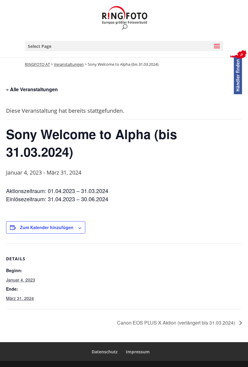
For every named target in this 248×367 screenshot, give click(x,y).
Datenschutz (105, 352)
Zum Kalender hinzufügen (46, 227)
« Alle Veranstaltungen (32, 89)
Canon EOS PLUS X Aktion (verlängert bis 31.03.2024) (176, 322)
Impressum (138, 352)
